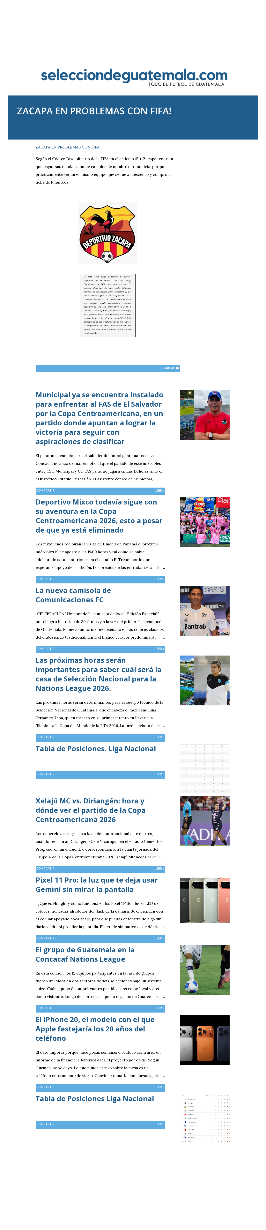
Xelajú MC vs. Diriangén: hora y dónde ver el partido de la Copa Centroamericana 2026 (91, 810)
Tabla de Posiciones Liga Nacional (95, 1098)
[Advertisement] (133, 27)
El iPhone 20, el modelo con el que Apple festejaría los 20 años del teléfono (95, 1029)
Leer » (159, 490)
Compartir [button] (211, 146)
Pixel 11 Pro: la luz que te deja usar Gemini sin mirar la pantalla (97, 884)
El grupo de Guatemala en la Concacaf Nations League (85, 954)
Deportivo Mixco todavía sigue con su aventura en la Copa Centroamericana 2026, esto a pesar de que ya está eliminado (99, 516)
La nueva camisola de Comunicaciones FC (73, 595)
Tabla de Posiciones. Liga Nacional (96, 748)
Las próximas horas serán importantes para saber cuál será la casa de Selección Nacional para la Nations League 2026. (98, 674)
